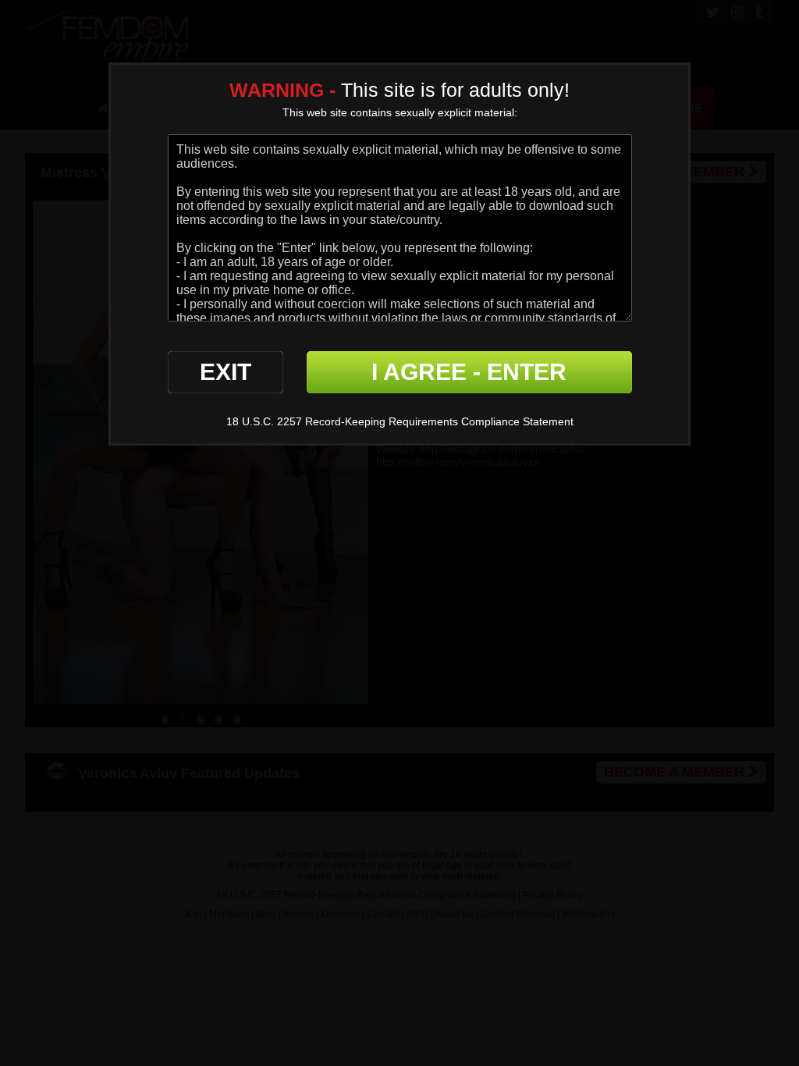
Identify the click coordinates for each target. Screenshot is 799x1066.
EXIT (225, 372)
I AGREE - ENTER (468, 372)
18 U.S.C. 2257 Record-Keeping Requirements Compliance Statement (400, 421)
